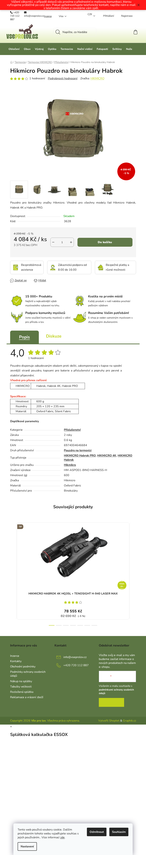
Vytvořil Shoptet (108, 721)
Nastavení (27, 846)
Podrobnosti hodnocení (62, 78)
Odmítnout (97, 832)
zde (62, 837)
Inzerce (48, 16)
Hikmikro (70, 465)
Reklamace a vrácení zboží (26, 697)
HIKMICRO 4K (106, 455)
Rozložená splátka (21, 692)
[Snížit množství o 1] (53, 242)
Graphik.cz (129, 721)
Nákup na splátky (21, 681)
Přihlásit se (111, 702)
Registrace (126, 16)
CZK (90, 14)
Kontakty (16, 661)
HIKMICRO (97, 78)
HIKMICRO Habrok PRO (80, 455)
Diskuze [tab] (53, 336)
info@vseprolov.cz (34, 16)
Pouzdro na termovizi (78, 450)
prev (13, 573)
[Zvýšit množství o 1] (71, 242)
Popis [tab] (24, 337)
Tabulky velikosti (21, 687)
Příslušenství (72, 430)
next (133, 573)
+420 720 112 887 (14, 16)
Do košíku (105, 242)
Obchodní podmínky (22, 666)
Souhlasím (119, 832)
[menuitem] (14, 49)
